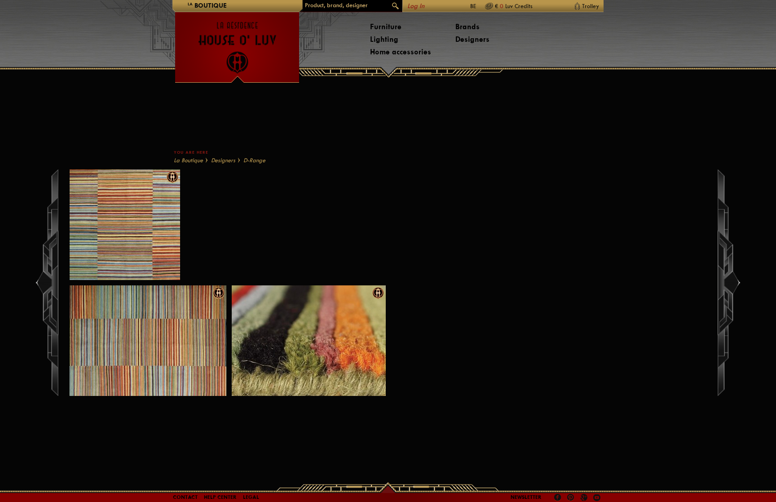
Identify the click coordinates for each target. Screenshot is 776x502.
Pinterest (571, 497)
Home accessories (400, 52)
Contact (185, 497)
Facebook (558, 497)
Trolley (590, 6)
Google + (585, 498)
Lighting (384, 39)
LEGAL (251, 497)
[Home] (237, 43)
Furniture (385, 26)
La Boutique (188, 160)
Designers (472, 39)
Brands (467, 26)
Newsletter (526, 497)
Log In (415, 6)
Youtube (597, 497)
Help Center (220, 497)
